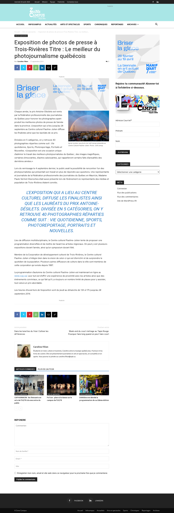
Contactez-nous (72, 2)
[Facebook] (153, 2)
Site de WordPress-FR (127, 200)
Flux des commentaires (127, 196)
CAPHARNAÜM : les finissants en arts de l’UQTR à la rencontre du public (27, 400)
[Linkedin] (158, 2)
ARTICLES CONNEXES (25, 369)
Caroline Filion (22, 61)
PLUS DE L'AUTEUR (46, 369)
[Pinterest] (29, 67)
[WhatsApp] (36, 67)
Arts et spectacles (70, 24)
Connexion (122, 188)
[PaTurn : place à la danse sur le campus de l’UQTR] (62, 385)
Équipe (52, 2)
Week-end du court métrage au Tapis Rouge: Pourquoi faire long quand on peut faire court (88, 332)
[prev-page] (16, 408)
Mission (45, 2)
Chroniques (101, 24)
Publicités (61, 2)
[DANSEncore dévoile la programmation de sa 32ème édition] (94, 385)
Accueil (37, 2)
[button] (156, 24)
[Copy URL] (54, 67)
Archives (131, 24)
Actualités (51, 24)
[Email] (48, 67)
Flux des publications (126, 192)
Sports (87, 24)
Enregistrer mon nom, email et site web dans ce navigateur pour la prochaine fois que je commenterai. (62, 473)
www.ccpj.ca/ (20, 276)
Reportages (117, 24)
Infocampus (34, 24)
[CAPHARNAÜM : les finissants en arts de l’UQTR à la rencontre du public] (29, 385)
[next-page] (20, 408)
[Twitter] (23, 67)
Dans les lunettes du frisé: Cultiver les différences (31, 332)
